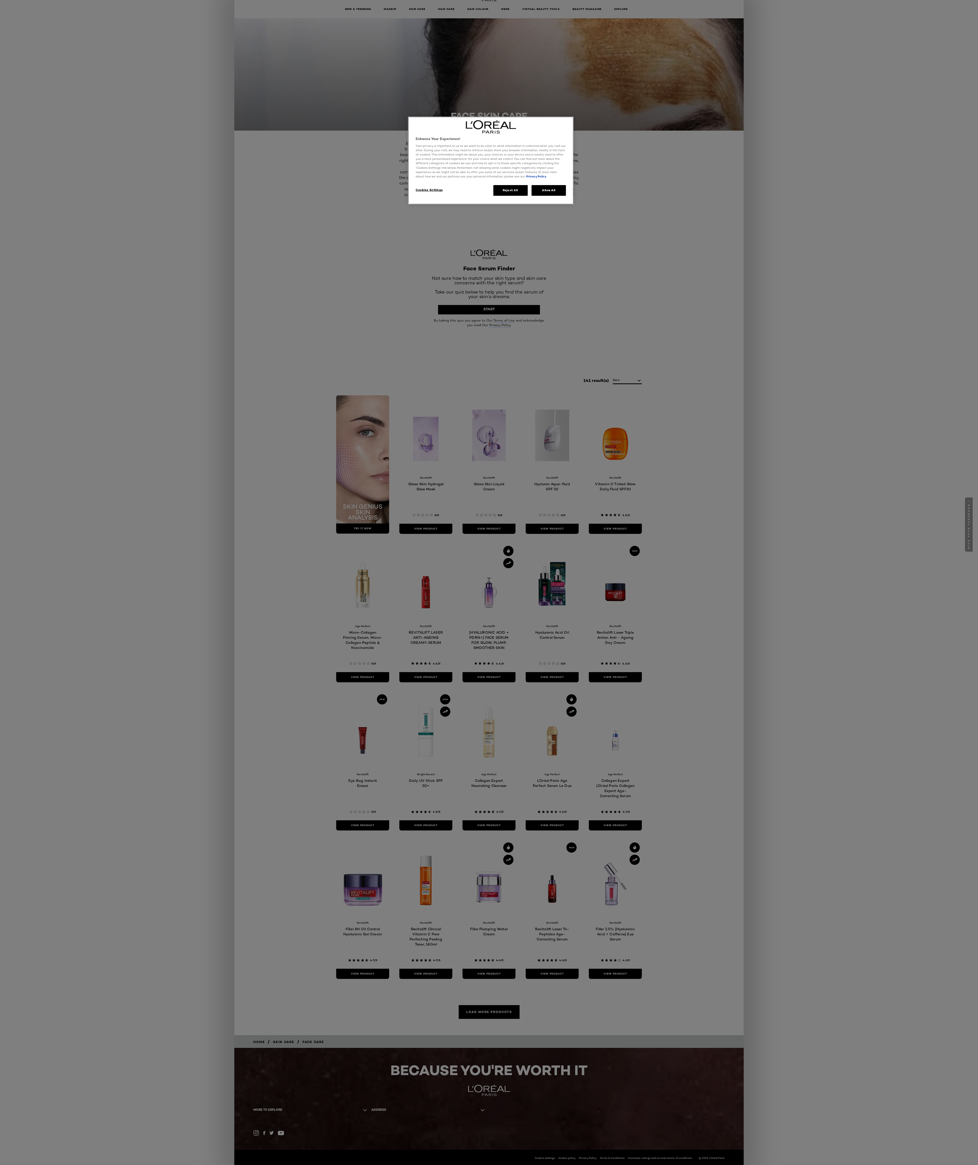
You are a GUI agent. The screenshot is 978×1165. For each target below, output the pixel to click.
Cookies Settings (429, 190)
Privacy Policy (536, 176)
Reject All (510, 190)
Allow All (548, 190)
